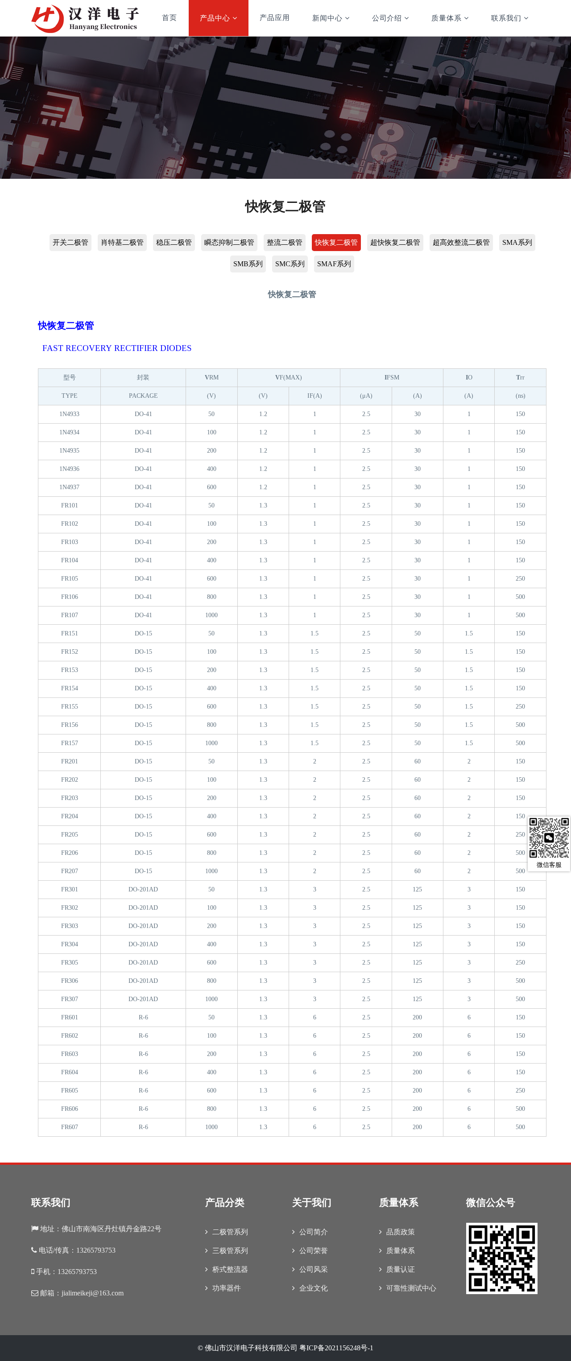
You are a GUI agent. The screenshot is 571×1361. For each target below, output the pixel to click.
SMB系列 (248, 264)
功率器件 (226, 1288)
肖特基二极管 (122, 242)
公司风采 (313, 1269)
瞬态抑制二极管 (229, 242)
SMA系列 (517, 242)
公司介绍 (387, 18)
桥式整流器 (230, 1269)
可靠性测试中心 (411, 1288)
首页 (169, 17)
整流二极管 (284, 242)
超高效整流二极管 (461, 242)
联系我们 (506, 18)
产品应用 (275, 17)
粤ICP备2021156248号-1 (336, 1348)
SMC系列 (290, 264)
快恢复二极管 (336, 242)
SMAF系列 (334, 264)
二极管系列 (230, 1232)
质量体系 (446, 18)
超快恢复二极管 (395, 242)
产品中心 (215, 18)
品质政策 (400, 1232)
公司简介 (313, 1232)
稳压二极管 (174, 242)
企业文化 (313, 1288)
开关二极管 (70, 242)
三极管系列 (230, 1250)
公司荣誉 (313, 1250)
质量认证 (400, 1269)
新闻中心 (327, 18)
